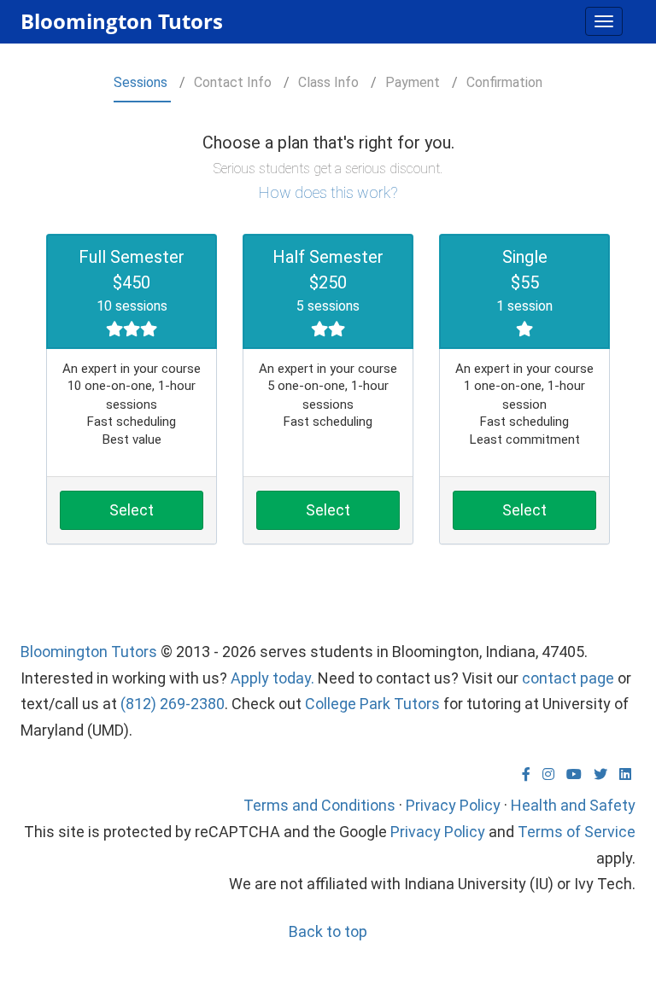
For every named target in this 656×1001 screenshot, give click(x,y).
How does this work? (328, 192)
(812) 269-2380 (172, 704)
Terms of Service (577, 832)
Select (131, 510)
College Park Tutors (372, 704)
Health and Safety (573, 805)
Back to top (328, 931)
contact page (568, 678)
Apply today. (272, 678)
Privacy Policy (453, 805)
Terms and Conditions (319, 805)
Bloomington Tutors (121, 21)
